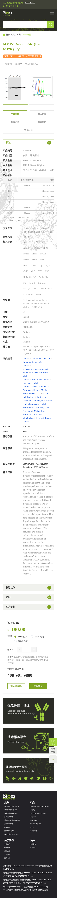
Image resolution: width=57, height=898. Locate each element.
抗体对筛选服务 (9, 831)
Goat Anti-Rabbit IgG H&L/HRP (40, 806)
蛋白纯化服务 (8, 824)
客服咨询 (53, 742)
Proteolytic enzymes (43, 400)
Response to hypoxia (32, 362)
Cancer (26, 358)
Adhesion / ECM (30, 390)
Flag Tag (32, 810)
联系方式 (7, 858)
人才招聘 (7, 855)
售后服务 (33, 848)
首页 (8, 35)
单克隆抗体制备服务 (11, 810)
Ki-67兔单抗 (34, 820)
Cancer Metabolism (41, 358)
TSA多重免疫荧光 (36, 824)
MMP (45, 393)
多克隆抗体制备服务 (11, 813)
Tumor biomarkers (40, 379)
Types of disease (43, 418)
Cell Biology (28, 397)
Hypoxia (38, 414)
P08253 (26, 426)
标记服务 (7, 827)
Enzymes (27, 383)
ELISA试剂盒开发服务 (11, 834)
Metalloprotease (32, 404)
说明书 (18, 64)
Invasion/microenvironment (35, 369)
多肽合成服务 (8, 817)
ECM (25, 372)
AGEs (31, 827)
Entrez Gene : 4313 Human (35, 464)
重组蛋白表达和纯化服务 (12, 820)
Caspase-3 (33, 817)
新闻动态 (7, 851)
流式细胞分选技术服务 (11, 806)
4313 (25, 431)
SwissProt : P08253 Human (35, 467)
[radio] (20, 636)
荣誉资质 (7, 848)
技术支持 (53, 750)
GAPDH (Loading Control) (38, 813)
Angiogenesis (45, 386)
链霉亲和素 (33, 831)
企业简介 (7, 844)
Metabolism (28, 407)
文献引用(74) (31, 64)
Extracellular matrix (39, 372)
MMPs (26, 376)
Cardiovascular (30, 386)
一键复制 (7, 64)
